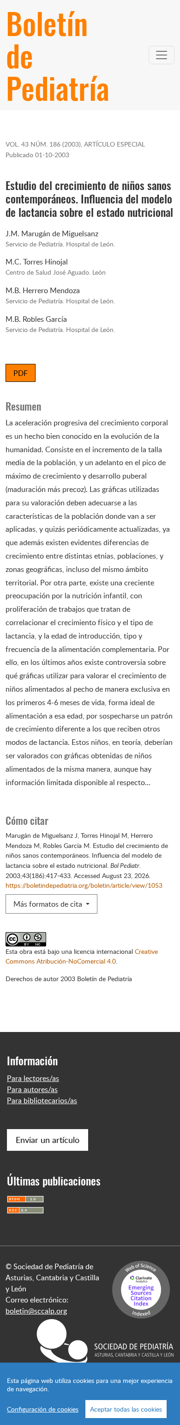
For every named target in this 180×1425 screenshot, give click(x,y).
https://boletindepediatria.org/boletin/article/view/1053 (84, 885)
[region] (90, 1394)
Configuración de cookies (42, 1409)
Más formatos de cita (48, 904)
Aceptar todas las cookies (126, 1409)
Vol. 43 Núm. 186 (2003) (43, 143)
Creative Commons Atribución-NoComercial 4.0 (82, 956)
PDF (20, 373)
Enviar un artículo (47, 1139)
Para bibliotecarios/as (42, 1100)
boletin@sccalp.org (36, 1311)
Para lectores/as (33, 1078)
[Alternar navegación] (161, 55)
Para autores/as (32, 1089)
